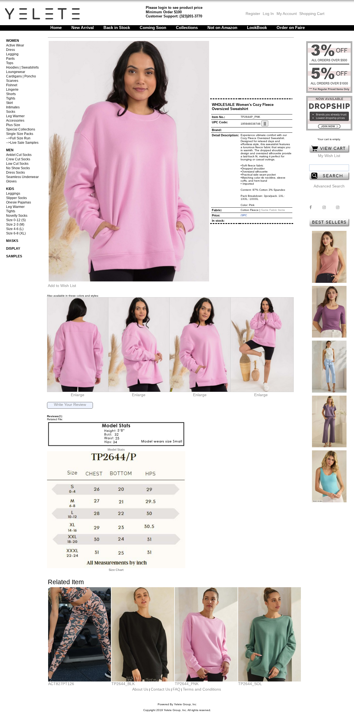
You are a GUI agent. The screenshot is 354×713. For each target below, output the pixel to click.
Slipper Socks (16, 198)
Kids (10, 189)
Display (13, 248)
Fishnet (11, 85)
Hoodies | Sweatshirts (22, 67)
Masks (12, 241)
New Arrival (82, 27)
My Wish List (329, 155)
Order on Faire (291, 27)
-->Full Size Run (18, 138)
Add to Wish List (62, 285)
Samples (14, 256)
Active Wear (15, 45)
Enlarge (77, 395)
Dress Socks (15, 172)
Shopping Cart (311, 13)
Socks (10, 111)
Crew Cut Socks (18, 159)
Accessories (15, 120)
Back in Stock (116, 27)
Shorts (11, 94)
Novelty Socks (16, 215)
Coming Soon (153, 27)
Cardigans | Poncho (21, 76)
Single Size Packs (19, 133)
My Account (286, 13)
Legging (12, 54)
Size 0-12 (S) (16, 220)
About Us (140, 689)
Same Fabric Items (273, 209)
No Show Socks (18, 168)
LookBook (257, 27)
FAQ (176, 689)
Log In (268, 13)
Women (12, 41)
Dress (10, 49)
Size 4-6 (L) (15, 229)
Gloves (11, 181)
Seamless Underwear (22, 177)
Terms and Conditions (202, 689)
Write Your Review (70, 404)
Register (253, 13)
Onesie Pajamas (18, 202)
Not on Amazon (222, 27)
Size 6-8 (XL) (16, 233)
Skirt (9, 103)
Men (10, 150)
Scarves (12, 80)
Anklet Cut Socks (19, 154)
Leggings (13, 193)
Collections (187, 27)
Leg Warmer (15, 116)
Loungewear (15, 72)
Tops (9, 63)
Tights (10, 98)
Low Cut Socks (17, 163)
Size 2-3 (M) (15, 224)
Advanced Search (329, 186)
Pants (10, 58)
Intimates (13, 107)
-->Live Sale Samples (22, 142)
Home (56, 27)
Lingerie (12, 89)
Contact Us (160, 689)
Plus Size (13, 125)
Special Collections (20, 129)
